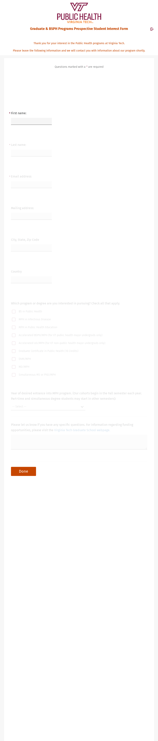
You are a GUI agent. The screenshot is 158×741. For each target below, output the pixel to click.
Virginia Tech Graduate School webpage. (82, 430)
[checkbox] (20, 312)
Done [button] (23, 471)
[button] (48, 406)
